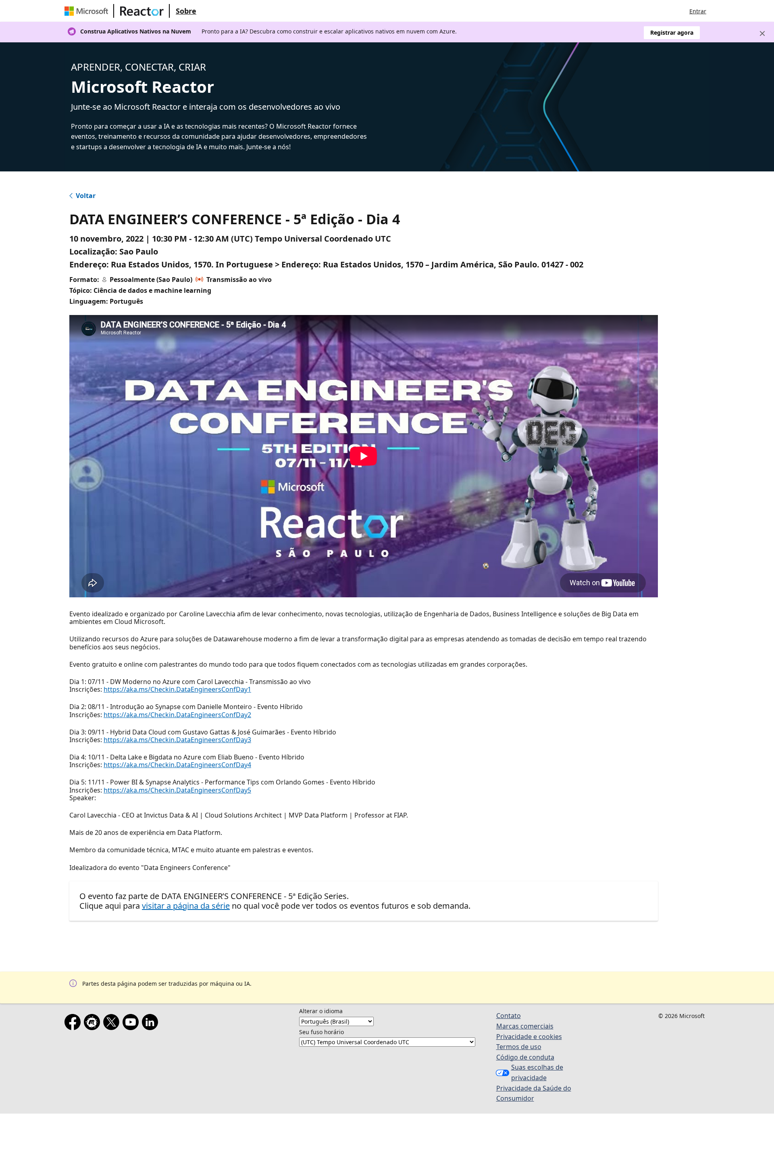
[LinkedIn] (151, 1023)
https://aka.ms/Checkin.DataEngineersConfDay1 (177, 689)
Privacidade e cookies (529, 1036)
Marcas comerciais (524, 1026)
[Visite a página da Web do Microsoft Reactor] (142, 11)
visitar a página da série (186, 905)
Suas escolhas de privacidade (537, 1072)
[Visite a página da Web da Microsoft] (87, 11)
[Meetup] (93, 1023)
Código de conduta (525, 1057)
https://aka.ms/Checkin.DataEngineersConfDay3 (177, 739)
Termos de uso (518, 1046)
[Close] (762, 33)
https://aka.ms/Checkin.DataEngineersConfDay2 (177, 714)
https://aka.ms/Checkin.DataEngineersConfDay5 (177, 790)
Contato (508, 1015)
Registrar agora (671, 32)
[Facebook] (74, 1023)
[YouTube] (132, 1023)
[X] (113, 1023)
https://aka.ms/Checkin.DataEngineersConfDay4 (177, 764)
